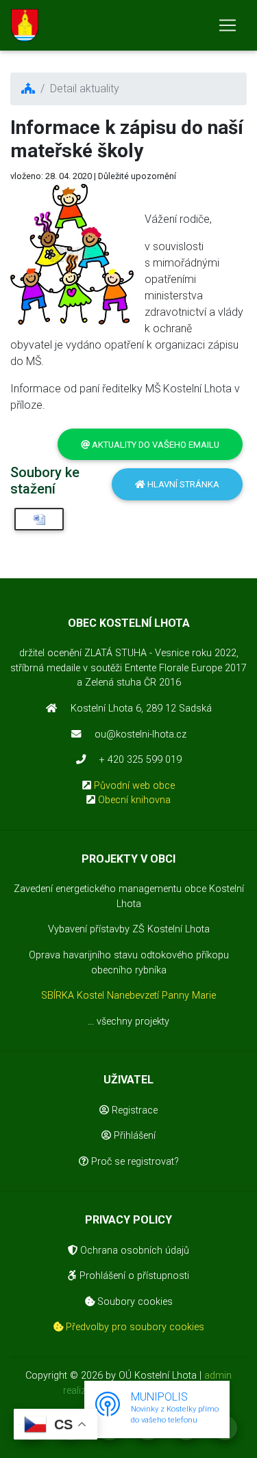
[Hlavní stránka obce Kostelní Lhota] (24, 25)
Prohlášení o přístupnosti (133, 1276)
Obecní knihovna (134, 800)
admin (218, 1375)
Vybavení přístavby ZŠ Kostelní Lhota (129, 929)
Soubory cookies (134, 1302)
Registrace (133, 1110)
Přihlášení (133, 1136)
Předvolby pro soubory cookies (133, 1327)
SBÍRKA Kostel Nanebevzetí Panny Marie (128, 995)
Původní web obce (134, 786)
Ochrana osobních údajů (133, 1250)
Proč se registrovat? (133, 1161)
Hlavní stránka (182, 484)
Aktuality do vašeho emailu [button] (154, 445)
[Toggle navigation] (227, 25)
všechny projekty (133, 1021)
